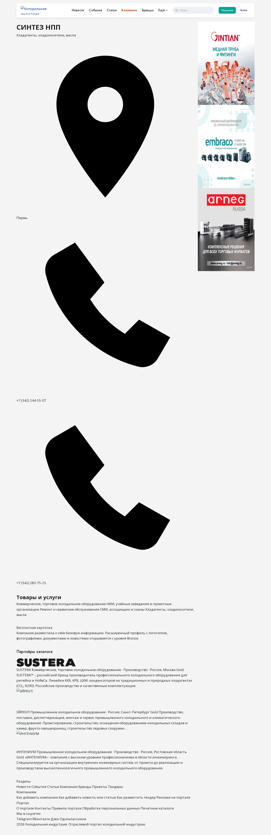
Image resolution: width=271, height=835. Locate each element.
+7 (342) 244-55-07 (31, 400)
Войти (243, 10)
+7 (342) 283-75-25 (31, 583)
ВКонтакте (41, 819)
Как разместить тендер (136, 797)
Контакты (43, 808)
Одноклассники (73, 819)
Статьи (112, 10)
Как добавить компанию (37, 797)
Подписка (227, 10)
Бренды (148, 10)
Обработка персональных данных (111, 808)
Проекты (99, 786)
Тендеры (115, 786)
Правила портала (67, 808)
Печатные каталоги (157, 808)
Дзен (55, 819)
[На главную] (41, 10)
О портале (25, 808)
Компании (129, 10)
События (95, 10)
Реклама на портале (173, 797)
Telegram (24, 819)
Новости (78, 10)
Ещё (161, 10)
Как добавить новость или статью (87, 797)
